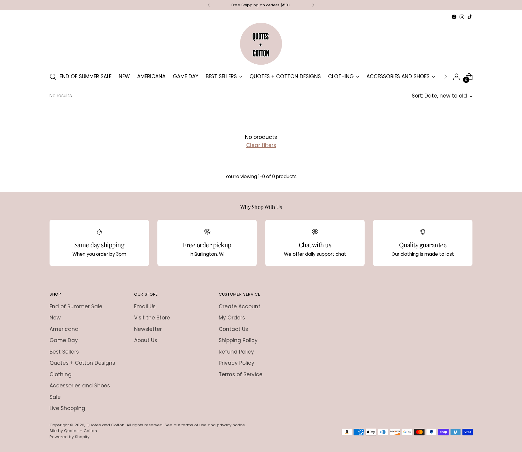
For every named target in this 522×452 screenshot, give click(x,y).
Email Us (145, 306)
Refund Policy (236, 351)
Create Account (239, 306)
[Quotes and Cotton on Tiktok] (469, 17)
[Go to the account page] (456, 77)
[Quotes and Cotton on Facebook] (454, 17)
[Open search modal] (53, 77)
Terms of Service (241, 374)
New (55, 317)
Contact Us (233, 329)
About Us (145, 340)
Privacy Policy (236, 363)
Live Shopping (67, 408)
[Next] (313, 5)
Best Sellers (64, 351)
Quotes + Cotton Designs (82, 363)
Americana (64, 329)
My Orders (232, 317)
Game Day (64, 340)
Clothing (61, 374)
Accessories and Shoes (80, 385)
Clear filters (261, 145)
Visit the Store (152, 317)
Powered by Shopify (69, 437)
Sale (55, 397)
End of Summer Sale (76, 306)
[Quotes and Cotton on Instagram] (462, 17)
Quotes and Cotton (105, 425)
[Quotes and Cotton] (261, 43)
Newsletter (148, 329)
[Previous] (208, 5)
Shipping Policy (238, 340)
